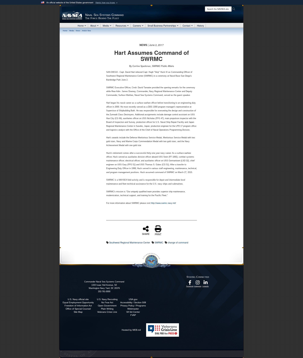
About (93, 25)
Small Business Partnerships (162, 25)
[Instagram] (198, 283)
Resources (121, 25)
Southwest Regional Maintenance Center (129, 242)
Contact (186, 25)
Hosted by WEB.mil (131, 330)
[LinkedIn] (206, 283)
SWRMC (159, 242)
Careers (137, 25)
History (200, 25)
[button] (106, 2)
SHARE (145, 233)
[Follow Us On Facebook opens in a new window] (190, 283)
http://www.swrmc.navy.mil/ (164, 203)
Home (81, 25)
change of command (178, 242)
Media (106, 25)
